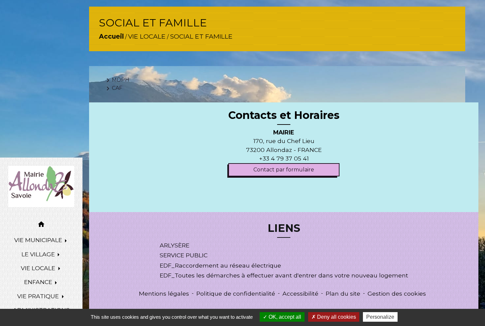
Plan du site (343, 293)
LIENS (284, 228)
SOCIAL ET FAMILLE (201, 36)
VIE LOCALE (147, 36)
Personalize (380, 317)
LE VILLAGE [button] (38, 254)
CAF (113, 88)
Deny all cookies (336, 317)
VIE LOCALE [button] (39, 268)
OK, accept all (284, 317)
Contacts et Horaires (284, 115)
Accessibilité (300, 293)
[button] (41, 225)
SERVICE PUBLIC (184, 255)
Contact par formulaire (283, 169)
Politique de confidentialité (235, 293)
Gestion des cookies (397, 293)
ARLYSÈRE (174, 245)
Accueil (111, 36)
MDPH (116, 80)
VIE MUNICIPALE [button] (39, 239)
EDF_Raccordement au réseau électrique (220, 265)
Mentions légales (164, 293)
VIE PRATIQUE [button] (38, 296)
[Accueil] (41, 186)
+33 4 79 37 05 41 (284, 158)
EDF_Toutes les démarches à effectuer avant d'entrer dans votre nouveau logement (284, 275)
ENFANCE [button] (39, 281)
